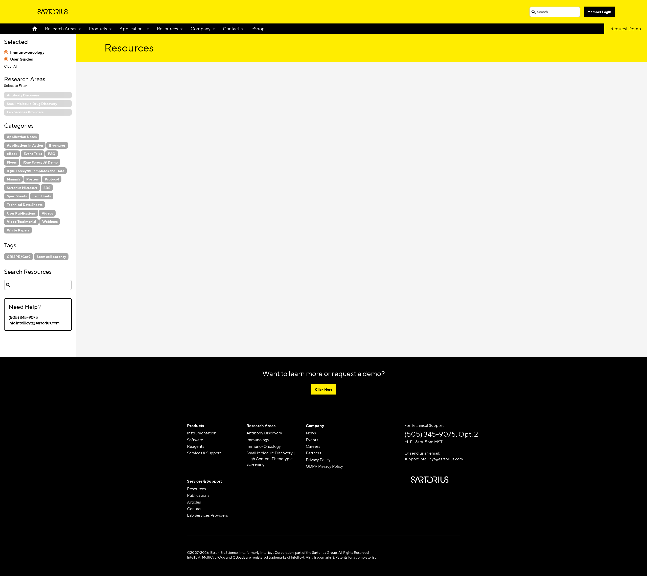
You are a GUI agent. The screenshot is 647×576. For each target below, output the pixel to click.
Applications (132, 28)
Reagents (195, 446)
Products (98, 28)
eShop (258, 28)
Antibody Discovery (264, 433)
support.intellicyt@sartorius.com (433, 459)
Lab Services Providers (207, 515)
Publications (198, 495)
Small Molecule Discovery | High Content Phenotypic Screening (270, 459)
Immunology (257, 439)
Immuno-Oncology (263, 446)
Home (36, 28)
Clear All (10, 66)
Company (201, 28)
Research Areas (60, 28)
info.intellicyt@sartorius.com (34, 323)
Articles (194, 502)
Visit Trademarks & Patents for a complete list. (341, 557)
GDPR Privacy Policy (324, 466)
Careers (313, 446)
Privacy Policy (318, 459)
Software (195, 439)
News (311, 433)
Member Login (599, 12)
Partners (313, 453)
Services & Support (204, 453)
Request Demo (625, 28)
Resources (167, 28)
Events (312, 439)
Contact (231, 28)
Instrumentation (201, 433)
